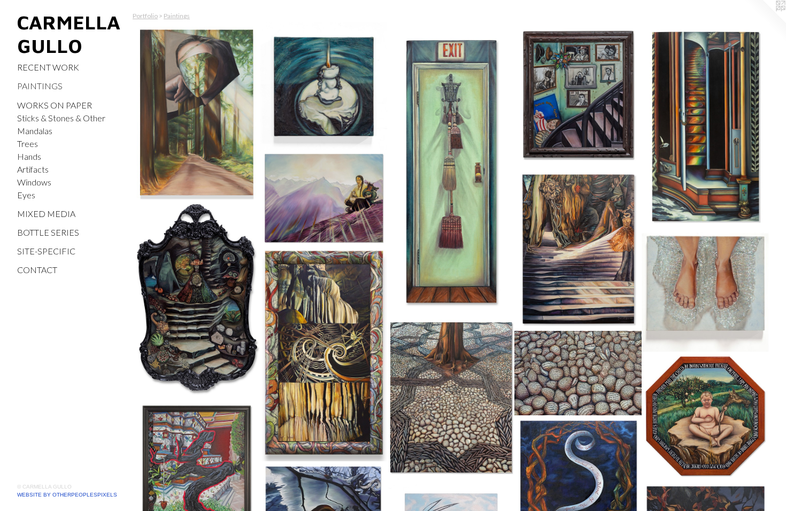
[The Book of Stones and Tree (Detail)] (578, 373)
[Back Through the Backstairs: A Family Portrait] (578, 94)
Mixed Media (46, 213)
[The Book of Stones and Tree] (451, 398)
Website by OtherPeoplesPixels (67, 495)
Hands (29, 156)
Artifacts (33, 169)
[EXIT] (451, 171)
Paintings (40, 86)
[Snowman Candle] (324, 86)
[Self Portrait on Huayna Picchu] (324, 198)
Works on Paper (54, 105)
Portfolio (145, 16)
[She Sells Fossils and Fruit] (196, 299)
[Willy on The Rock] (705, 416)
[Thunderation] (324, 354)
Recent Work (48, 67)
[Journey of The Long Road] (196, 112)
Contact (37, 270)
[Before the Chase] (705, 291)
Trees (27, 143)
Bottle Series (48, 232)
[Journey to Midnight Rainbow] (705, 126)
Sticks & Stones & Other (61, 118)
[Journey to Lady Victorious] (578, 248)
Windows (34, 182)
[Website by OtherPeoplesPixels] (764, 21)
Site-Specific (46, 251)
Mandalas (34, 131)
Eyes (26, 195)
